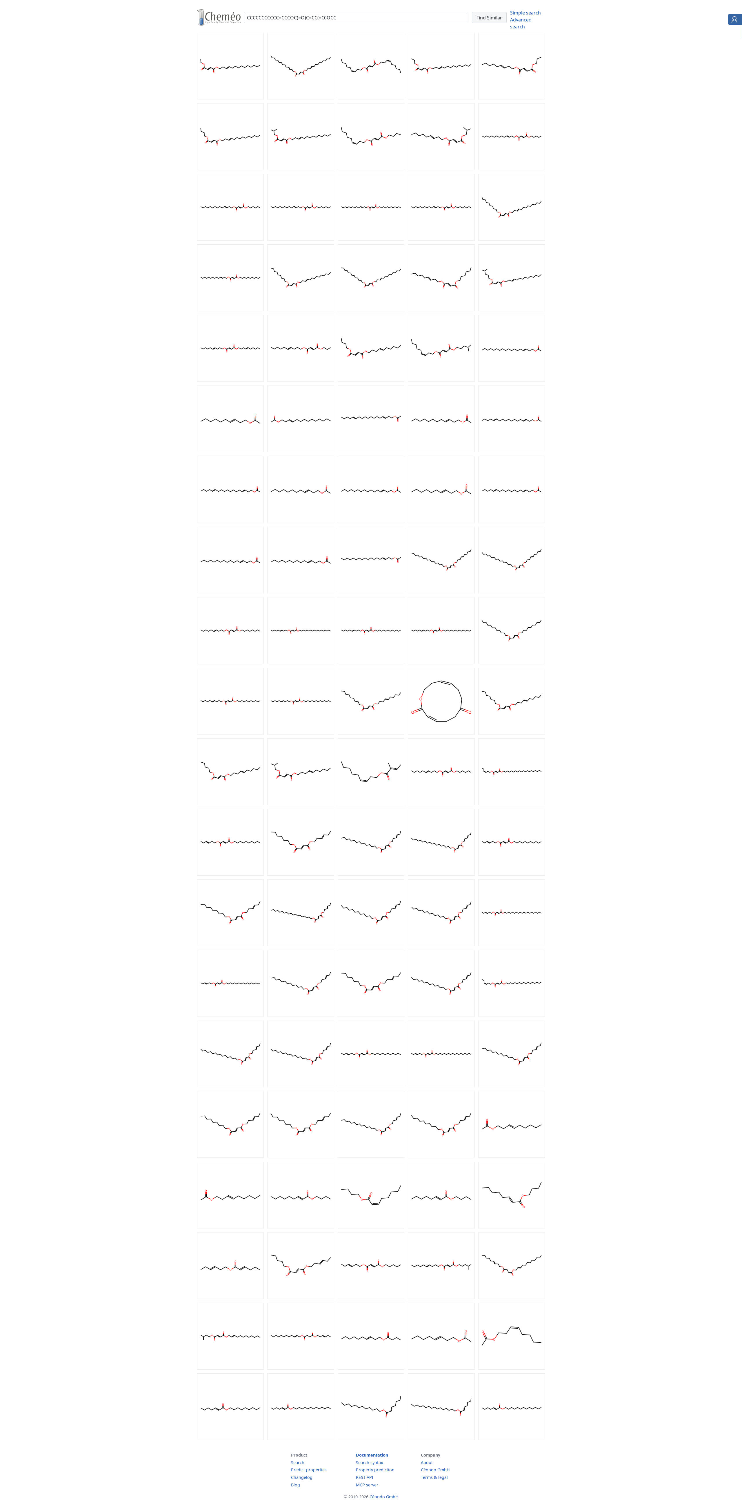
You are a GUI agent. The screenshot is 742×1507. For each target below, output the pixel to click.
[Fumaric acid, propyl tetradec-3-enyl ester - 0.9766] (441, 97)
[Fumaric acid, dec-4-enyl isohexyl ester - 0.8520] (441, 1297)
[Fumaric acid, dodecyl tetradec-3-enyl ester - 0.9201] (371, 239)
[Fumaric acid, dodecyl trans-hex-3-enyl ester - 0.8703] (371, 1085)
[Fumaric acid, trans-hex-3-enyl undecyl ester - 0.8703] (511, 874)
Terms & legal (434, 1477)
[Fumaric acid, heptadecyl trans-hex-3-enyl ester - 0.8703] (230, 1015)
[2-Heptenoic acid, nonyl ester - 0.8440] (230, 1438)
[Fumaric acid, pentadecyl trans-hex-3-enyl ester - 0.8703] (371, 874)
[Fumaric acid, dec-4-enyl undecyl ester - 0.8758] (230, 733)
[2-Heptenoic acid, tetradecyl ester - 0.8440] (300, 1438)
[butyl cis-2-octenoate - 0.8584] (371, 1227)
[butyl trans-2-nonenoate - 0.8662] (300, 1227)
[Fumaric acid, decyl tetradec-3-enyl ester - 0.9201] (511, 239)
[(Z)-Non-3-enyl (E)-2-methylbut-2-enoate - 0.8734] (371, 803)
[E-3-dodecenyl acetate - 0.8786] (300, 521)
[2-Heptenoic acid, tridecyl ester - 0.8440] (511, 1438)
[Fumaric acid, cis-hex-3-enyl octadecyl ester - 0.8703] (441, 874)
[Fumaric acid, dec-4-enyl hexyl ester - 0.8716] (441, 803)
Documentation (372, 1455)
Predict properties (309, 1470)
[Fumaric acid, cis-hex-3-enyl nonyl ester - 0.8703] (230, 1156)
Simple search (525, 13)
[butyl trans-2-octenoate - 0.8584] (441, 1227)
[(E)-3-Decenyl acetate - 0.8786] (230, 450)
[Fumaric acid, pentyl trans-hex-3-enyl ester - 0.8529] (371, 1297)
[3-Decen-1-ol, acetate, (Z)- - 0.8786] (441, 521)
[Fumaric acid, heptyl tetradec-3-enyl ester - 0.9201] (300, 239)
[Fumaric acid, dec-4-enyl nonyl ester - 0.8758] (371, 733)
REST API (364, 1477)
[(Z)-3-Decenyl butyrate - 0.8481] (371, 1368)
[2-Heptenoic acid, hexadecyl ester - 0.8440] (441, 1438)
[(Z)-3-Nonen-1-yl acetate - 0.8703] (511, 1156)
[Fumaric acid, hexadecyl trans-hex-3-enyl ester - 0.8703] (230, 1085)
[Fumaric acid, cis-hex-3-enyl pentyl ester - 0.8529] (300, 1297)
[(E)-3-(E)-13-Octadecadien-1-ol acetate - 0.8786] (371, 450)
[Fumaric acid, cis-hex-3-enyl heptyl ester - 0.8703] (300, 874)
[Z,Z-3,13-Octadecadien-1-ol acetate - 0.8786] (511, 521)
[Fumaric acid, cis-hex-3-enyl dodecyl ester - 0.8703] (371, 944)
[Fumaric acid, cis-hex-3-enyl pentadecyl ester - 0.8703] (371, 1156)
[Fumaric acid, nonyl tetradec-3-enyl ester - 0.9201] (300, 309)
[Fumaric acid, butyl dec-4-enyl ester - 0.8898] (371, 380)
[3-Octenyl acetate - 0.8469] (441, 1368)
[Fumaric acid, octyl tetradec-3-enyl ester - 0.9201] (441, 239)
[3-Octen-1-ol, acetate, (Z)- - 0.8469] (511, 1368)
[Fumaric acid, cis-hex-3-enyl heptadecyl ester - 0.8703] (511, 1015)
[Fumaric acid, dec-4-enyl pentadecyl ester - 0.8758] (441, 662)
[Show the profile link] (733, 20)
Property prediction (375, 1470)
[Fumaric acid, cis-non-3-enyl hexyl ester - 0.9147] (441, 309)
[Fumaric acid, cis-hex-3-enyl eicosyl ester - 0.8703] (511, 803)
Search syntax (369, 1462)
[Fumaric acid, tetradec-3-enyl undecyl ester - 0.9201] (230, 309)
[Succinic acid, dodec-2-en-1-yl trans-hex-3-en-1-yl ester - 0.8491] (300, 1368)
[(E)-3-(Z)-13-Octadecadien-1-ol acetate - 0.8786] (230, 521)
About (427, 1462)
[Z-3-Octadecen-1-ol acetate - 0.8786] (511, 380)
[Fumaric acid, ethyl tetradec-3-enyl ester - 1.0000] (230, 97)
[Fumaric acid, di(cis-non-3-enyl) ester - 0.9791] (371, 97)
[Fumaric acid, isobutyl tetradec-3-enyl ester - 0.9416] (300, 168)
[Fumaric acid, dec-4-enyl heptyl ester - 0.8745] (511, 733)
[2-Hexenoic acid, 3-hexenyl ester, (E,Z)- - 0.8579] (230, 1297)
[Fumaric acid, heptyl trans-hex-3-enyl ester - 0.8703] (371, 1015)
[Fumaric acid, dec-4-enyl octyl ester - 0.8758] (230, 662)
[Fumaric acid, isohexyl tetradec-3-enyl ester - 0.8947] (511, 309)
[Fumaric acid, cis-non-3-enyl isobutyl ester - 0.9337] (441, 168)
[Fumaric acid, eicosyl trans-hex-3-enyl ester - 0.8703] (511, 944)
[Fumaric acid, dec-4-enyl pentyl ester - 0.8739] (230, 803)
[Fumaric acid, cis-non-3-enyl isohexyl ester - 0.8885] (441, 380)
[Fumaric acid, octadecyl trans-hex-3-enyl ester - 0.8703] (441, 1085)
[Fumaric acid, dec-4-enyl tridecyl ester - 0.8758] (371, 662)
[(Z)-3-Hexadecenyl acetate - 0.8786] (371, 521)
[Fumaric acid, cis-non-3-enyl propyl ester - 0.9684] (511, 97)
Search (297, 1462)
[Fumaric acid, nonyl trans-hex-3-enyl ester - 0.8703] (230, 944)
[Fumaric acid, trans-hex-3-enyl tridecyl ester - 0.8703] (511, 1085)
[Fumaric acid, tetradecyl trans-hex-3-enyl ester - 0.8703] (441, 1015)
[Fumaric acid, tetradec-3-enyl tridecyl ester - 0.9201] (371, 309)
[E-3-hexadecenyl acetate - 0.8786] (230, 591)
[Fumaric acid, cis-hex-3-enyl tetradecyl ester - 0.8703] (441, 944)
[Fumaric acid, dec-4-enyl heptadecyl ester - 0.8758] (441, 591)
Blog (295, 1485)
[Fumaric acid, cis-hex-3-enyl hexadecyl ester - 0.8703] (300, 1085)
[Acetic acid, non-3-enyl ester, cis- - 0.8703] (230, 1227)
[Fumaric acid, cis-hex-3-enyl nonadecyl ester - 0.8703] (300, 944)
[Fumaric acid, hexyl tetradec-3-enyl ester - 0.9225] (230, 239)
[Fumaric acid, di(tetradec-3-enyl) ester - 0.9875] (300, 97)
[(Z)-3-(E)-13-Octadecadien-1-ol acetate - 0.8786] (511, 450)
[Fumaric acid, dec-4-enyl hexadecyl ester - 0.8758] (511, 591)
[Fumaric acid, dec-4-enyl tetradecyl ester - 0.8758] (300, 733)
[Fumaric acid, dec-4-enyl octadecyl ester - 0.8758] (300, 662)
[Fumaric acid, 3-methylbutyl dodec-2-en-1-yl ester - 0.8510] (230, 1368)
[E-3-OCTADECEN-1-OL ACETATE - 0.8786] (371, 591)
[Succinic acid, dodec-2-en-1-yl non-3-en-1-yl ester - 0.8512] (511, 1297)
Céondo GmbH (435, 1470)
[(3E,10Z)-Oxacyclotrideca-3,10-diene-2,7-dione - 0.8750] (441, 733)
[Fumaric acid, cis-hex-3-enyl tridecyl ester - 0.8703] (300, 1015)
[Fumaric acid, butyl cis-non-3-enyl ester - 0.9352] (371, 168)
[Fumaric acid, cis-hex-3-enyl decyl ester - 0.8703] (441, 1156)
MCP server (367, 1485)
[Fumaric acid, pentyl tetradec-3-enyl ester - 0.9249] (511, 168)
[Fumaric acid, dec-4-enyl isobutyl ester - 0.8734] (300, 803)
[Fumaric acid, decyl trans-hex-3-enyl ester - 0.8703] (230, 874)
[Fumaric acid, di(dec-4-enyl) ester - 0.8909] (230, 380)
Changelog (301, 1477)
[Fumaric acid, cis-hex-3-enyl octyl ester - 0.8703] (300, 1156)
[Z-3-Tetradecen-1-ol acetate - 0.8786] (300, 591)
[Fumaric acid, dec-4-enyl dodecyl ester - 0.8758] (511, 662)
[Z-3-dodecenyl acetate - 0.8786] (441, 450)
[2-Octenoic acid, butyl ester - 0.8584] (511, 1227)
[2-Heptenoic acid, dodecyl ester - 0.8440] (371, 1438)
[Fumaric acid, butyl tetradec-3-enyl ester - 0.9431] (230, 168)
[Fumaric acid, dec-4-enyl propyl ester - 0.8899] (300, 380)
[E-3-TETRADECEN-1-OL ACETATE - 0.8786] (300, 450)
